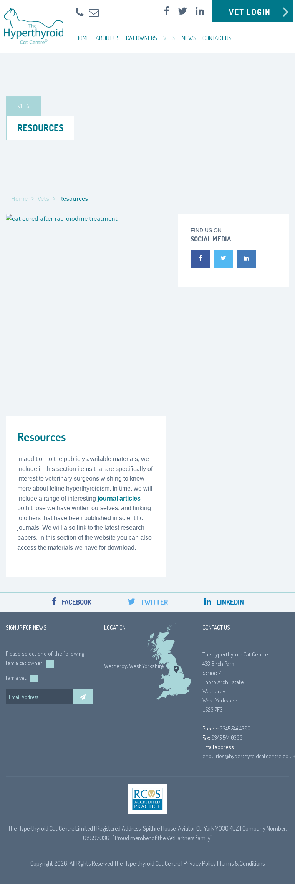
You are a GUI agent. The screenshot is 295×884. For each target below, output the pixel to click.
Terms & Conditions (242, 863)
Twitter (153, 602)
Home (82, 38)
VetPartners (180, 838)
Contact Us (217, 38)
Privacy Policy (200, 863)
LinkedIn (229, 602)
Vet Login (250, 12)
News (189, 38)
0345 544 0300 (227, 737)
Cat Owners (141, 38)
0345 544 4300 (235, 728)
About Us (108, 38)
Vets (169, 38)
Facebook (75, 602)
